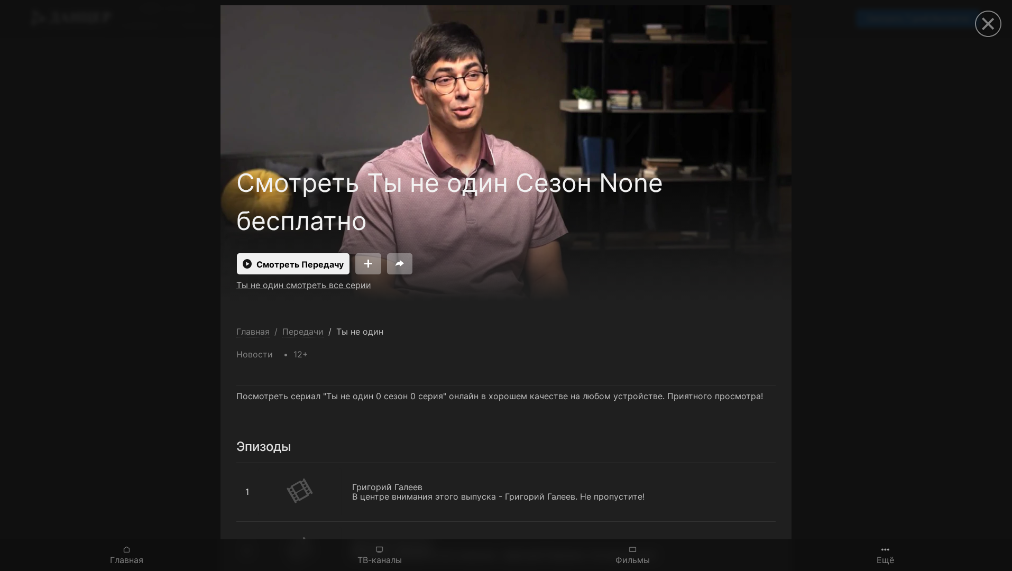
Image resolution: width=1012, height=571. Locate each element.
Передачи (303, 332)
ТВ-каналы (379, 560)
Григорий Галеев (271, 468)
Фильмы (632, 560)
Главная (126, 560)
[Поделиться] (399, 263)
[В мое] (368, 263)
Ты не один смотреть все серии (303, 285)
